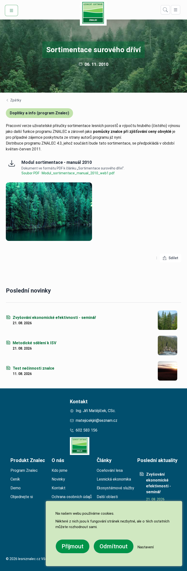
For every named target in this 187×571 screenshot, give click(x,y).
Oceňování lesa (110, 470)
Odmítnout (114, 546)
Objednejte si (21, 496)
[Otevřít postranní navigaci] (11, 10)
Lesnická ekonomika (114, 479)
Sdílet (174, 259)
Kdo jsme (59, 470)
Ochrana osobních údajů (72, 496)
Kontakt (79, 401)
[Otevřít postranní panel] (175, 9)
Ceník (15, 479)
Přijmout (73, 546)
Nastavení (146, 547)
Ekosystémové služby (115, 488)
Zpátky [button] (13, 100)
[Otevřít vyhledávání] (165, 9)
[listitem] (159, 486)
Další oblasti (107, 496)
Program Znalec (24, 470)
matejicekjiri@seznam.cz (96, 420)
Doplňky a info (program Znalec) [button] (39, 113)
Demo (15, 488)
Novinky (58, 479)
